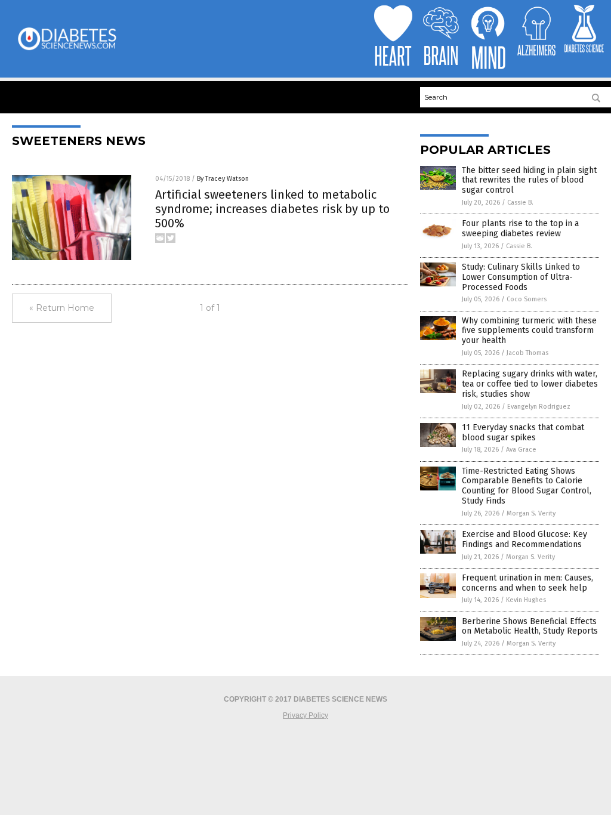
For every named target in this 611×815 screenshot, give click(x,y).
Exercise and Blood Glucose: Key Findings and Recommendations (524, 539)
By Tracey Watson (223, 179)
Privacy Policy (305, 715)
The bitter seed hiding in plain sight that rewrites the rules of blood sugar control (529, 180)
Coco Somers (527, 299)
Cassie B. (520, 202)
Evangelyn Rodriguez (538, 406)
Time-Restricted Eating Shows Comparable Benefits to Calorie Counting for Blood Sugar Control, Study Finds (526, 486)
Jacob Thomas (527, 353)
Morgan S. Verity (531, 513)
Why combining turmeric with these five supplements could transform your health (529, 331)
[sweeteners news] (67, 49)
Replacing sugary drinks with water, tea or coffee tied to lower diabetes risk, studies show (530, 384)
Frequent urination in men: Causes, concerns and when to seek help (527, 583)
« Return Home (61, 307)
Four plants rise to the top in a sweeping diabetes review (520, 228)
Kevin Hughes (526, 600)
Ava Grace (521, 449)
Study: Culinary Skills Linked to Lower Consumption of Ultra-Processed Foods (521, 277)
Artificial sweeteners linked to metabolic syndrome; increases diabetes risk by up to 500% (272, 208)
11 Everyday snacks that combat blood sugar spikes (523, 432)
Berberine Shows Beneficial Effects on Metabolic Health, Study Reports (530, 626)
